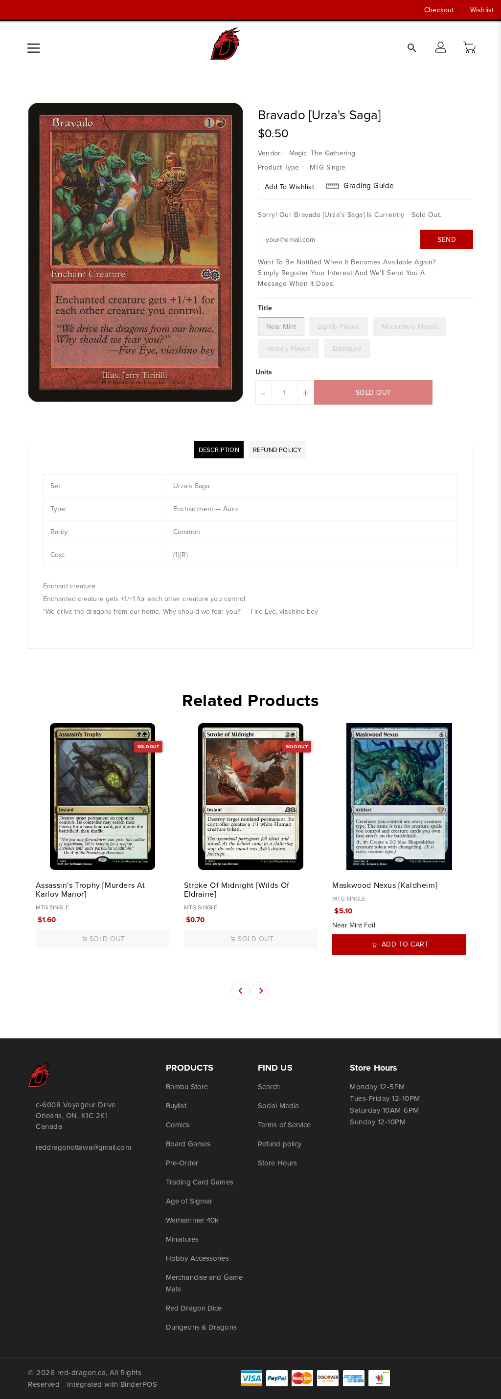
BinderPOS (139, 1384)
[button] (470, 48)
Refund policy (279, 1144)
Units (264, 371)
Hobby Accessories (197, 1258)
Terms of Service (284, 1124)
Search (269, 1086)
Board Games (188, 1144)
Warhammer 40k (192, 1220)
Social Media (278, 1105)
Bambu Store (187, 1086)
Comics (178, 1124)
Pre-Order (182, 1163)
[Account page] (441, 48)
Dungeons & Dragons (201, 1327)
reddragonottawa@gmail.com (79, 1147)
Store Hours (277, 1163)
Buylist (176, 1105)
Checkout (439, 10)
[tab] (219, 449)
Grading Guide (368, 186)
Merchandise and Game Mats (204, 1283)
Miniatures (182, 1239)
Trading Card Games (199, 1182)
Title (265, 308)
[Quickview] (46, 857)
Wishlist (482, 10)
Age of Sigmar (189, 1201)
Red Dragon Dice (194, 1308)
